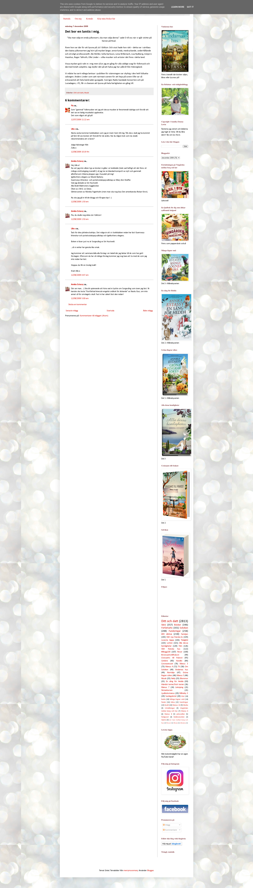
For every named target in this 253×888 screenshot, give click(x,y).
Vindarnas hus (181, 670)
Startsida (66, 18)
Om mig (78, 18)
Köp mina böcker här (106, 18)
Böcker (177, 625)
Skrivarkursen (166, 690)
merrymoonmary (131, 871)
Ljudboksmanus (168, 693)
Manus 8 (168, 714)
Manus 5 (180, 675)
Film (180, 646)
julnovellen (181, 714)
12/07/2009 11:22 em (80, 120)
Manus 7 (165, 687)
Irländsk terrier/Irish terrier (172, 684)
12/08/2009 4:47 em (80, 275)
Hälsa (173, 702)
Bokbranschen (179, 717)
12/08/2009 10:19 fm (80, 152)
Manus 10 (176, 705)
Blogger (150, 871)
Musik (86, 93)
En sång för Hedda (174, 681)
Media (185, 705)
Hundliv (179, 661)
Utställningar (170, 708)
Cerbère (164, 661)
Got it (190, 7)
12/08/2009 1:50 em (80, 202)
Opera (163, 720)
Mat (182, 696)
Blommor (184, 679)
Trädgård (184, 640)
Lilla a (73, 129)
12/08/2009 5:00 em (80, 298)
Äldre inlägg (148, 311)
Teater (163, 702)
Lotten (170, 643)
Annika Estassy (77, 161)
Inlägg (167, 825)
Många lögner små (177, 699)
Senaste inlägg (72, 311)
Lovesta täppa (167, 640)
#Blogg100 (165, 652)
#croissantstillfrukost (170, 655)
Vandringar (183, 702)
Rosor (169, 723)
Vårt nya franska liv (174, 637)
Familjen (184, 634)
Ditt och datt (78, 93)
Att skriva (166, 634)
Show (175, 723)
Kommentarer (171, 830)
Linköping (179, 687)
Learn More (177, 7)
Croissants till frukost (172, 658)
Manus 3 (184, 664)
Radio (163, 699)
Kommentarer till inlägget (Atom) (94, 316)
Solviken (184, 628)
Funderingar (175, 631)
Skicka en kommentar (77, 305)
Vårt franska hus (170, 649)
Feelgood (165, 717)
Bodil (167, 705)
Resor (179, 652)
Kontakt (89, 18)
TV (179, 667)
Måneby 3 (183, 693)
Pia (72, 106)
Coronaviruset (167, 664)
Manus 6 (184, 711)
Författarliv (167, 628)
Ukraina (183, 723)
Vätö (163, 625)
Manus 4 (169, 667)
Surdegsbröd (171, 696)
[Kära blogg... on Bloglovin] (171, 845)
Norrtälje (171, 673)
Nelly (173, 679)
